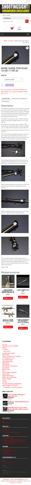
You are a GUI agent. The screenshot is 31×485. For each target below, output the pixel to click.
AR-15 (4, 371)
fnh (6, 93)
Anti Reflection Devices (9, 366)
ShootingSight (4, 91)
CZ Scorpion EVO (7, 359)
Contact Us (7, 431)
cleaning (25, 91)
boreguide (20, 91)
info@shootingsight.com (8, 462)
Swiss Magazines (7, 361)
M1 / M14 (4, 344)
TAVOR (4, 347)
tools (2, 93)
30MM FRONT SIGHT (8, 375)
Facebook (6, 422)
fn (4, 93)
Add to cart (10, 85)
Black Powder (6, 379)
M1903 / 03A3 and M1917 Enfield (11, 356)
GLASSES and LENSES (8, 353)
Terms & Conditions (9, 443)
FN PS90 (4, 382)
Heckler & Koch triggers (10, 346)
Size (2, 78)
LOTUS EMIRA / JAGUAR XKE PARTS (12, 387)
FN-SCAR (10, 41)
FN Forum (6, 452)
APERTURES (5, 355)
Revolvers (5, 363)
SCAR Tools (15, 89)
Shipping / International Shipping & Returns (15, 440)
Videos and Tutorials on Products (12, 432)
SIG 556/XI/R (5, 367)
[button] (27, 47)
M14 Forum (7, 449)
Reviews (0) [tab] (5, 101)
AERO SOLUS (6, 364)
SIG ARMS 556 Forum (9, 451)
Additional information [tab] (19, 98)
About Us (6, 429)
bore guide (14, 91)
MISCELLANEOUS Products (10, 385)
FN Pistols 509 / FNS (8, 358)
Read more (9, 327)
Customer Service (8, 438)
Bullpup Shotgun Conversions (12, 384)
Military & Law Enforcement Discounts (13, 441)
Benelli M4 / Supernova (9, 377)
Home (5, 41)
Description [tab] (6, 98)
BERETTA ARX (6, 369)
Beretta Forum (7, 454)
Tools (4, 380)
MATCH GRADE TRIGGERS (9, 372)
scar (10, 91)
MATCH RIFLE (6, 374)
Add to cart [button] (9, 298)
